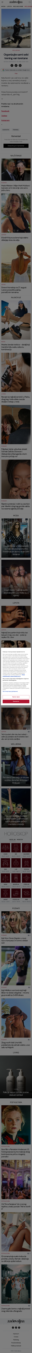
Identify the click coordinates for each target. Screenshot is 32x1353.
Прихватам (16, 701)
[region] (16, 676)
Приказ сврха (16, 697)
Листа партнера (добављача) (10, 691)
